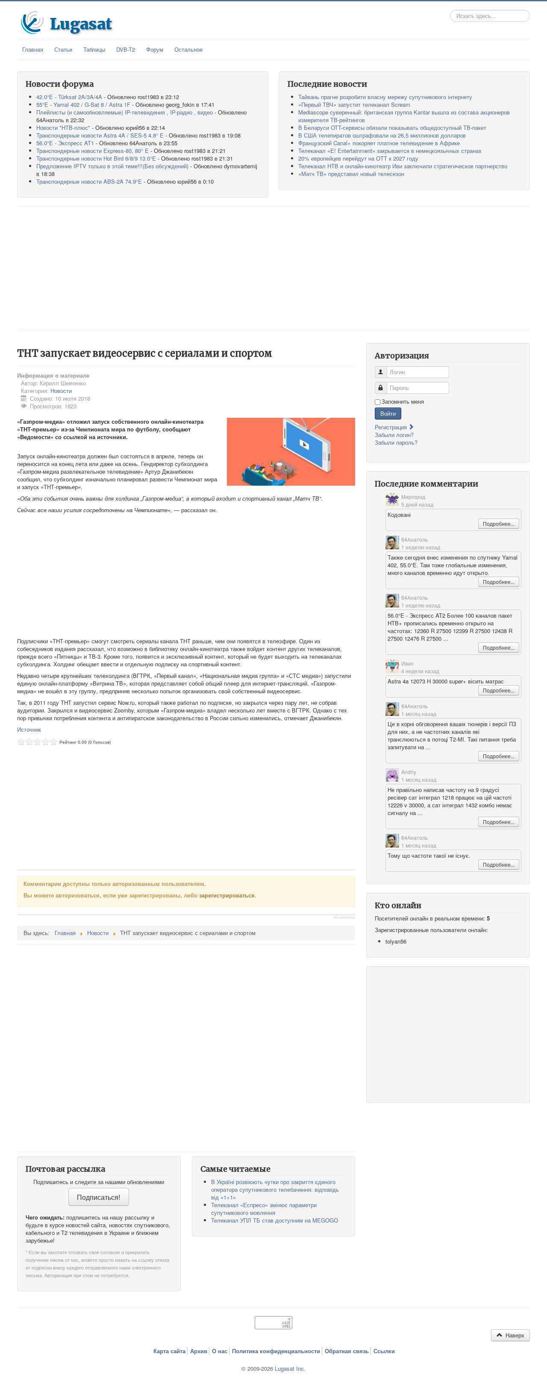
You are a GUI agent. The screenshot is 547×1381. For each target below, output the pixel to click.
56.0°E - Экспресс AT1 (65, 143)
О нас (219, 1351)
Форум (154, 49)
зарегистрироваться (227, 895)
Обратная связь (347, 1351)
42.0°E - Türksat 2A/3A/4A (69, 97)
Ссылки (384, 1351)
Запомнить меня (403, 401)
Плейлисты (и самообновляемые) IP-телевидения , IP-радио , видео (124, 112)
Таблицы (94, 49)
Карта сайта (169, 1351)
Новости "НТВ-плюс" (63, 127)
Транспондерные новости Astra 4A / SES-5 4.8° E (100, 135)
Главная (32, 49)
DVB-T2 (125, 49)
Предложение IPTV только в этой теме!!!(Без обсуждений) (112, 166)
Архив (198, 1351)
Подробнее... (499, 523)
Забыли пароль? (396, 442)
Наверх (514, 1335)
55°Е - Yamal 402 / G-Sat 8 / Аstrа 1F (83, 104)
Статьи (63, 49)
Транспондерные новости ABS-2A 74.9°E (89, 181)
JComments (344, 917)
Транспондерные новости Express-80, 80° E (92, 151)
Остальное (188, 49)
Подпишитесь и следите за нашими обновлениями (98, 1182)
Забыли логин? (394, 435)
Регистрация (392, 427)
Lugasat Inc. (290, 1368)
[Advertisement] (273, 268)
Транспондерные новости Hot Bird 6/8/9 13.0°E (96, 158)
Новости (61, 391)
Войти (388, 413)
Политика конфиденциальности (276, 1351)
